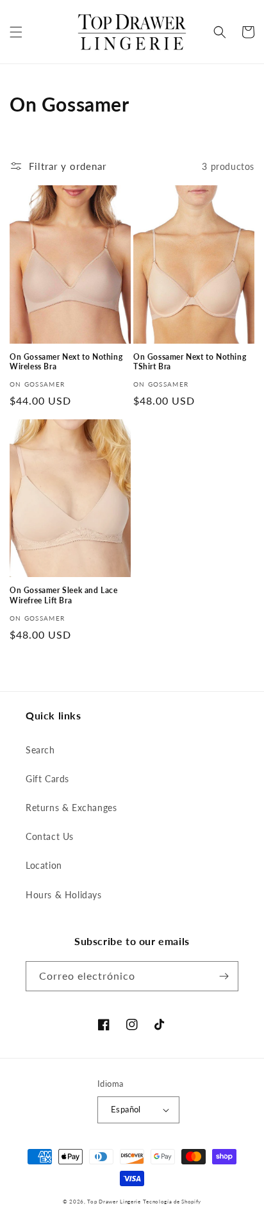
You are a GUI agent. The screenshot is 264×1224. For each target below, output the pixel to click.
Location (44, 865)
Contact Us (50, 836)
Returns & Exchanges (71, 807)
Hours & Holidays (64, 894)
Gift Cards (47, 778)
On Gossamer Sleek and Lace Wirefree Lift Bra (64, 595)
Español (126, 1109)
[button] (16, 32)
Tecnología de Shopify (172, 1201)
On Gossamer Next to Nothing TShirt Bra (189, 362)
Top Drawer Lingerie (113, 1201)
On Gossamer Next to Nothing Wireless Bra (66, 362)
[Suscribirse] (224, 976)
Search (40, 749)
